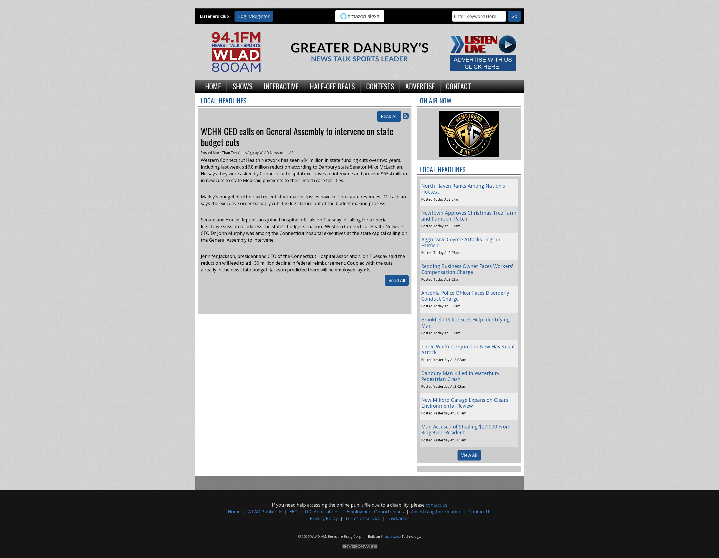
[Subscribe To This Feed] (406, 115)
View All (469, 455)
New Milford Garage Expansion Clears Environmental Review (464, 402)
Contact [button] (458, 86)
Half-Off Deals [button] (332, 86)
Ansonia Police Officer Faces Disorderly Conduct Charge (465, 295)
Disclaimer (398, 518)
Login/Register (254, 16)
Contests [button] (380, 86)
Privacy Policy (324, 518)
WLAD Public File (264, 512)
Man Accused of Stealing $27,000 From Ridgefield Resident (466, 429)
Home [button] (213, 86)
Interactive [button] (281, 86)
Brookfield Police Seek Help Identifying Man (465, 322)
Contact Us (480, 512)
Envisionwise (391, 536)
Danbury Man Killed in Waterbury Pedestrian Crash (460, 376)
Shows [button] (242, 86)
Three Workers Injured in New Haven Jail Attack (468, 349)
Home (234, 512)
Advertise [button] (420, 86)
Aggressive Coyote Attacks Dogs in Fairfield (460, 242)
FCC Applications (322, 512)
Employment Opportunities (375, 512)
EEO (293, 512)
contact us (436, 505)
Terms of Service (362, 518)
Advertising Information (436, 512)
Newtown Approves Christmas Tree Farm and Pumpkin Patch (469, 215)
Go (514, 16)
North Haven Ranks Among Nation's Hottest (463, 188)
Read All (389, 116)
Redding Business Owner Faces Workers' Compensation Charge (467, 269)
